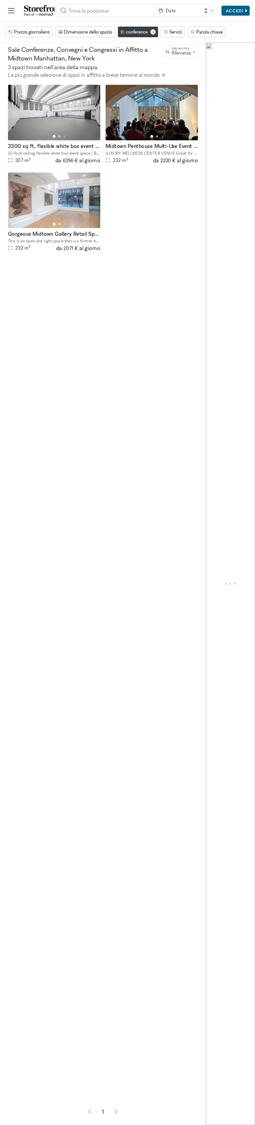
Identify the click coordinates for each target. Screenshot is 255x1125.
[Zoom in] (214, 1097)
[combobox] (104, 10)
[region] (230, 584)
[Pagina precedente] (89, 1111)
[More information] (163, 75)
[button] (54, 136)
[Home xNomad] (43, 11)
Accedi (234, 10)
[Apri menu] (11, 11)
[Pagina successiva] (116, 1111)
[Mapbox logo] (211, 1119)
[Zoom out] (214, 1107)
